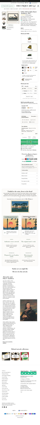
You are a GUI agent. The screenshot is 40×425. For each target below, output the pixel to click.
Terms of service (4, 399)
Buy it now (29, 143)
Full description (32, 25)
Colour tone (25, 105)
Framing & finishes (24, 178)
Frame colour (25, 65)
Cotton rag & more (5, 388)
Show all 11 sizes (29, 96)
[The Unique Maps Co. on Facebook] (4, 410)
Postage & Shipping (5, 378)
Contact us (3, 370)
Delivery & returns (24, 175)
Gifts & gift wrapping (5, 393)
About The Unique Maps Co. (6, 372)
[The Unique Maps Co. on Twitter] (6, 410)
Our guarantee (24, 183)
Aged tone (31, 107)
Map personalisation (5, 383)
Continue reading (25, 170)
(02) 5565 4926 (24, 377)
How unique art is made (25, 181)
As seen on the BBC (5, 396)
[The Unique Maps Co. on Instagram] (2, 410)
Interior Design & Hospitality (6, 375)
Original (23, 107)
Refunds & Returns (4, 380)
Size (29, 86)
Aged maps (3, 385)
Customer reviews (4, 391)
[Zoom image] (18, 22)
